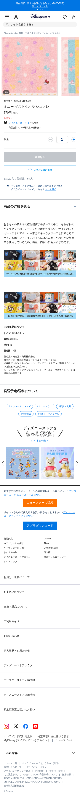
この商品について (14, 326)
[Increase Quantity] (73, 139)
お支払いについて (14, 591)
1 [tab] (39, 10)
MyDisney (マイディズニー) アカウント (27, 740)
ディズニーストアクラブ (18, 665)
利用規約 (39, 770)
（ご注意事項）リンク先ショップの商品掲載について (30, 774)
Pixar (46, 543)
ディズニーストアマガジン (17, 557)
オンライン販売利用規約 (18, 736)
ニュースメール (64, 740)
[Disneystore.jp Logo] (40, 17)
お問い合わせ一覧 (13, 767)
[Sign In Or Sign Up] (16, 17)
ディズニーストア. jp (19, 123)
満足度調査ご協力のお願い (19, 709)
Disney (47, 538)
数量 (6, 139)
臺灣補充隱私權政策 (14, 785)
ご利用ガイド (11, 621)
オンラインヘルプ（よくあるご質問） (41, 763)
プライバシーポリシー (37, 767)
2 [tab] (41, 10)
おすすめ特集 (10, 552)
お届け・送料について (17, 577)
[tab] (40, 206)
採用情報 (66, 774)
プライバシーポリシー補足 (17, 770)
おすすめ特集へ (40, 440)
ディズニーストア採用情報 (19, 694)
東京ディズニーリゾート (56, 557)
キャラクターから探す (15, 547)
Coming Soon (51, 547)
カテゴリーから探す (14, 543)
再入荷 (47, 552)
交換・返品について (15, 606)
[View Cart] (73, 17)
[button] (3, 463)
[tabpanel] (40, 5)
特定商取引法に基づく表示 (53, 736)
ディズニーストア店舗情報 (19, 680)
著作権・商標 (56, 770)
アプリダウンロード (40, 525)
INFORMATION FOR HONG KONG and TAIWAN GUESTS (33, 778)
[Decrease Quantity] (50, 139)
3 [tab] (44, 10)
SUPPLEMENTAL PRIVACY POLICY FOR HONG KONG (32, 782)
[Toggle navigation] (7, 17)
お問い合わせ (11, 635)
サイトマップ (10, 561)
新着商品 (8, 538)
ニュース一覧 (10, 763)
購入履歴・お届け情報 (17, 650)
